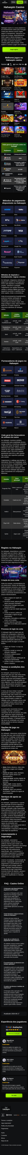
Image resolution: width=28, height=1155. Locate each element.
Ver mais (14, 1095)
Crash (16, 64)
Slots (23, 64)
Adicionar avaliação (14, 1033)
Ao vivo (11, 64)
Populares (4, 64)
